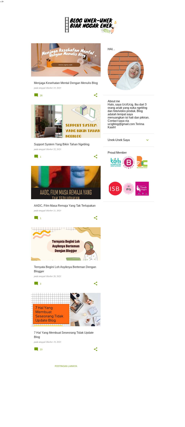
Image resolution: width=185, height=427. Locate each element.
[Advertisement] (129, 260)
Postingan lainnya (66, 366)
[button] (95, 95)
